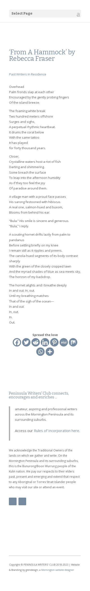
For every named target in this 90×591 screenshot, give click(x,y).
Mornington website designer (57, 570)
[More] (50, 351)
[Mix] (73, 342)
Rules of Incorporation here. (56, 430)
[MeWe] (64, 342)
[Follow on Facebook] (13, 501)
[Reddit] (35, 342)
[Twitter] (26, 342)
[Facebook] (17, 342)
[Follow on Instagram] (22, 501)
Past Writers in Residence (27, 74)
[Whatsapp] (40, 351)
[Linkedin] (45, 342)
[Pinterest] (54, 342)
